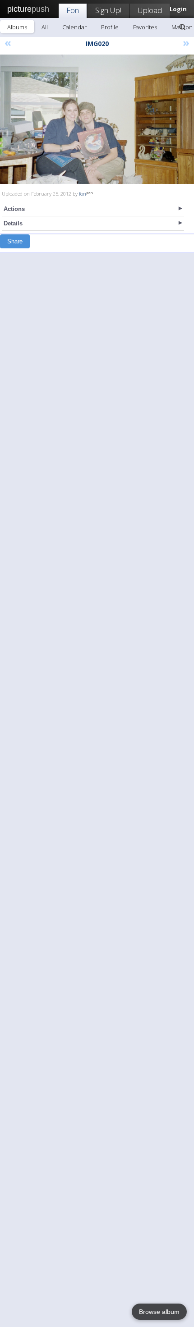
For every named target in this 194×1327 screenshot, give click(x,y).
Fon (72, 10)
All (45, 27)
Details (13, 223)
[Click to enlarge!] (97, 119)
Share (15, 241)
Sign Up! (108, 10)
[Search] (182, 27)
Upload (150, 10)
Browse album (159, 1311)
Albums (17, 27)
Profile (110, 27)
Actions (14, 209)
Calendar (74, 27)
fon (82, 193)
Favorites (145, 27)
